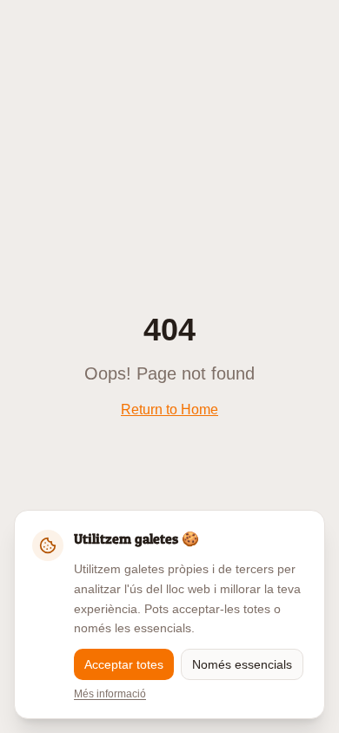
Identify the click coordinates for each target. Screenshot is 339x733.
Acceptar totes (123, 664)
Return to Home (169, 409)
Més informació (110, 694)
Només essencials (242, 664)
